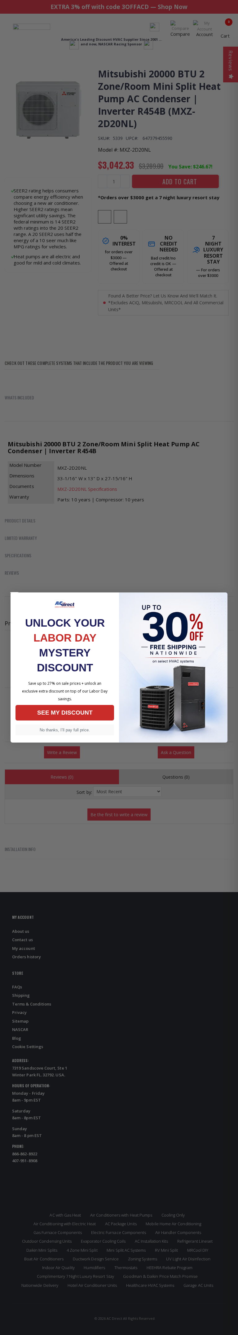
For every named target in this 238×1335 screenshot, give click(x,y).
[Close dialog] (15, 592)
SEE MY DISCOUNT (65, 712)
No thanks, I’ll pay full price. (65, 730)
